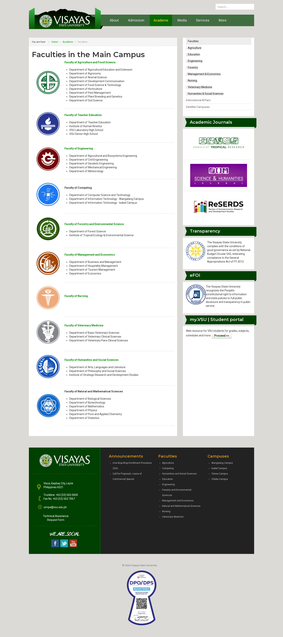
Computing (168, 468)
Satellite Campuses (198, 106)
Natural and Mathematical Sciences (181, 506)
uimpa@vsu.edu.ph (55, 507)
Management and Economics (178, 500)
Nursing (192, 80)
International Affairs (198, 100)
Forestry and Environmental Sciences (176, 493)
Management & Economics (204, 74)
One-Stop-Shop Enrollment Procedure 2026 (132, 466)
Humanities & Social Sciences (206, 93)
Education (194, 54)
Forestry (193, 67)
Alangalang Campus (222, 463)
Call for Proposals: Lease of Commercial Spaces (127, 476)
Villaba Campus (219, 479)
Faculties (193, 41)
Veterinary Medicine (200, 87)
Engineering (195, 61)
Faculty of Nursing (76, 296)
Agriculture (194, 47)
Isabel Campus (219, 468)
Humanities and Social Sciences (179, 473)
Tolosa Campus (219, 473)
